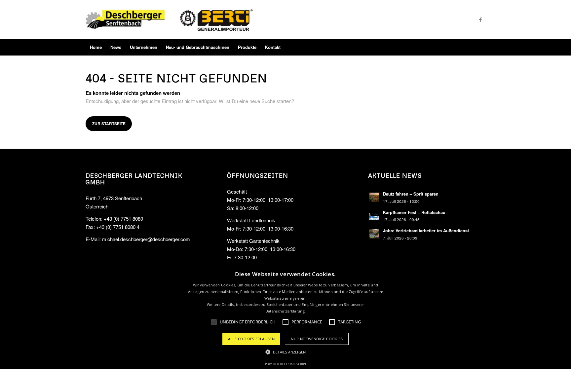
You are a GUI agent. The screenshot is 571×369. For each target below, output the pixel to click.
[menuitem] (96, 47)
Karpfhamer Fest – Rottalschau (414, 212)
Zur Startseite (109, 124)
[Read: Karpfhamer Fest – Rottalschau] (374, 216)
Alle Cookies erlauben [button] (251, 338)
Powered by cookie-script (285, 364)
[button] (285, 352)
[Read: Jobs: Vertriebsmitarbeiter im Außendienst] (374, 234)
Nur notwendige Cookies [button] (317, 338)
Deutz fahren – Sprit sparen (410, 194)
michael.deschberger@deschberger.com (146, 239)
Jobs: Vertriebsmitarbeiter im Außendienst (426, 231)
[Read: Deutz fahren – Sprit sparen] (374, 197)
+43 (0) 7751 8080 (123, 218)
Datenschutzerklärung (285, 311)
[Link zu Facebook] (480, 19)
